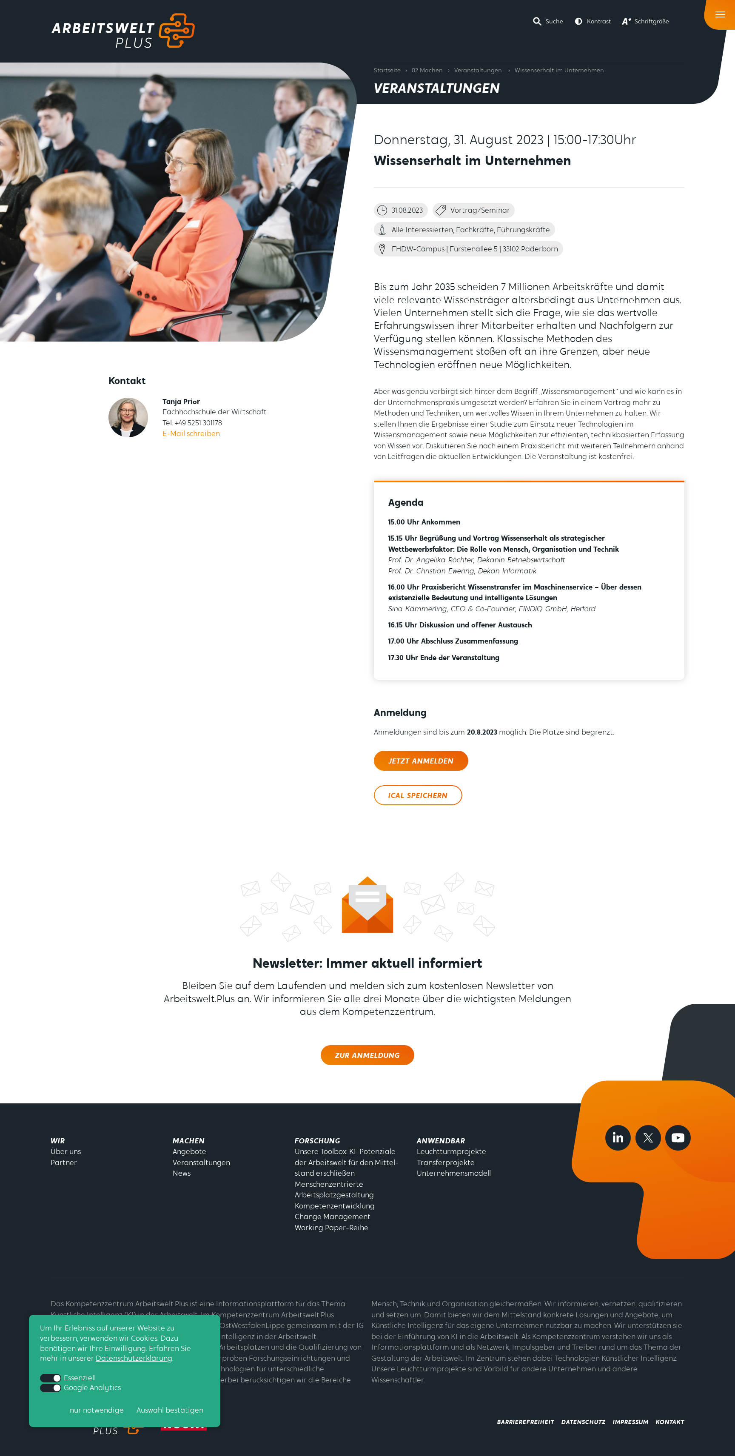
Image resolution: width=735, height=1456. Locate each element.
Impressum (631, 1422)
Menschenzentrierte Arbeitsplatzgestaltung (334, 1190)
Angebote (189, 1152)
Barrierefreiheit (525, 1422)
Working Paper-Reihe (331, 1228)
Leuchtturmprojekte (451, 1152)
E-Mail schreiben (191, 434)
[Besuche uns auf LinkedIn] (618, 1138)
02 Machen (427, 71)
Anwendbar (441, 1141)
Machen (189, 1141)
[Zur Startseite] (123, 30)
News (182, 1173)
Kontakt (670, 1422)
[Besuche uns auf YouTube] (678, 1138)
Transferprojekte (446, 1163)
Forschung (317, 1141)
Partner (64, 1163)
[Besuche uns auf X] (648, 1138)
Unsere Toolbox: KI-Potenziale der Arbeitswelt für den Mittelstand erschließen (347, 1162)
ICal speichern (418, 796)
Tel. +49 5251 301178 (192, 423)
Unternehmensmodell (454, 1173)
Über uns (66, 1152)
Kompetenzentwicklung (335, 1206)
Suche (554, 22)
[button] (548, 21)
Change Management (332, 1217)
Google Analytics (91, 1388)
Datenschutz (583, 1422)
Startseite (387, 71)
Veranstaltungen (478, 71)
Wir (58, 1141)
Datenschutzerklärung (134, 1358)
